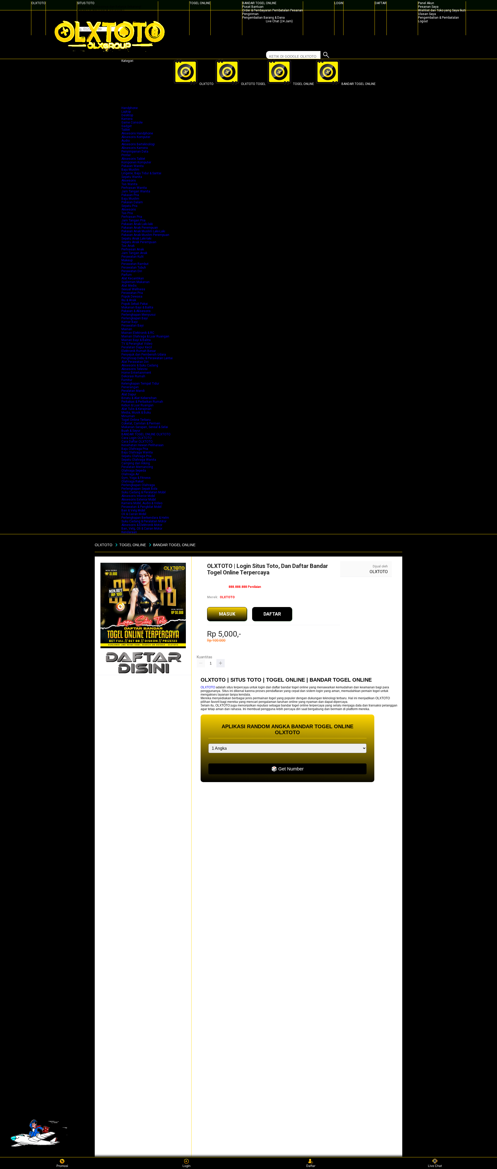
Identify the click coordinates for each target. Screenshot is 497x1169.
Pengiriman (250, 14)
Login (186, 1166)
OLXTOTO (38, 3)
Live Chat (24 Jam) (279, 21)
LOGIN (338, 3)
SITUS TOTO (85, 3)
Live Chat (435, 1166)
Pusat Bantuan (253, 7)
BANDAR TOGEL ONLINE (259, 3)
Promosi (62, 1166)
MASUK (227, 614)
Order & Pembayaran (257, 10)
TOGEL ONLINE (199, 3)
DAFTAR (380, 3)
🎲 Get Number (287, 768)
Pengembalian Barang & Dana (263, 17)
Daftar (310, 1166)
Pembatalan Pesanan (287, 10)
